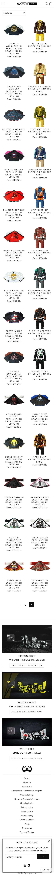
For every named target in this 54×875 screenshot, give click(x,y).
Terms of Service (27, 819)
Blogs (26, 824)
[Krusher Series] (27, 685)
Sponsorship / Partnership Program (27, 790)
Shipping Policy (27, 803)
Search (27, 778)
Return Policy (27, 811)
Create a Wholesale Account (27, 799)
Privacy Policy (27, 815)
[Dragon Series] (27, 639)
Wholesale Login (27, 795)
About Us (27, 782)
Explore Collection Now (27, 665)
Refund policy (27, 807)
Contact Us (27, 828)
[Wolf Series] (27, 732)
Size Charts (27, 786)
